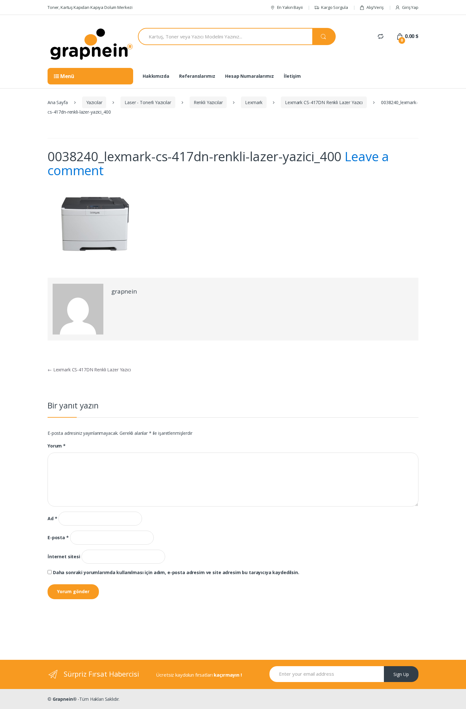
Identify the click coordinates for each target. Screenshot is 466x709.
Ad (52, 518)
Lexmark (253, 102)
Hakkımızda (156, 76)
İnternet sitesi (64, 557)
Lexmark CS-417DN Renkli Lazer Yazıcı (324, 102)
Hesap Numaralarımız (249, 76)
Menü (66, 76)
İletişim (292, 76)
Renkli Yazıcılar (208, 102)
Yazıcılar (94, 102)
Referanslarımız (197, 76)
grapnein (124, 291)
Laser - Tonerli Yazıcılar (148, 102)
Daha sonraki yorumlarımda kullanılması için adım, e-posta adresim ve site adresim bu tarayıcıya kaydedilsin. (176, 572)
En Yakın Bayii (290, 7)
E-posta (58, 537)
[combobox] (225, 36)
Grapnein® (65, 699)
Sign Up (401, 674)
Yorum (57, 446)
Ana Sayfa (58, 102)
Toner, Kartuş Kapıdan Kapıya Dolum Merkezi (90, 7)
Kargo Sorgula (334, 7)
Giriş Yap (410, 7)
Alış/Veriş (374, 7)
